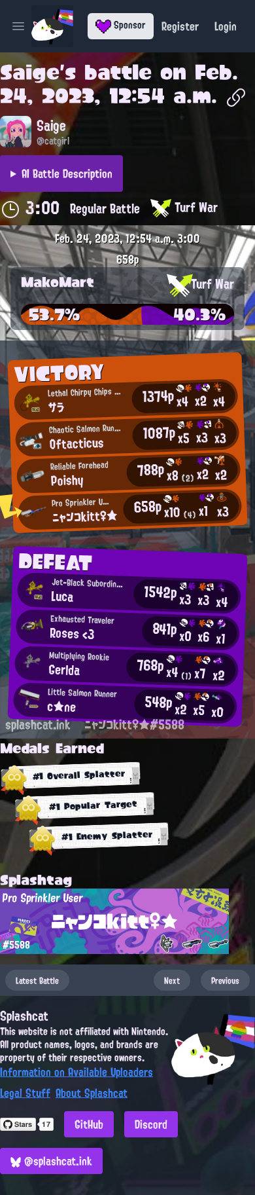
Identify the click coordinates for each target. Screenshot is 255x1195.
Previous (225, 980)
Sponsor (128, 25)
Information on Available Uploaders (76, 1072)
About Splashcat (92, 1093)
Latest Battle (37, 980)
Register (180, 26)
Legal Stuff (25, 1093)
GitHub (89, 1124)
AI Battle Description (67, 173)
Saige (30, 72)
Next (172, 980)
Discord (151, 1124)
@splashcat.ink (56, 1160)
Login (225, 26)
